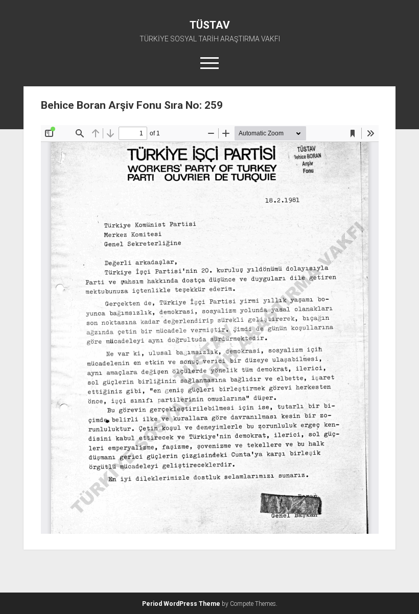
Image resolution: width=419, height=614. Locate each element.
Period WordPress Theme (181, 603)
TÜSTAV (210, 25)
